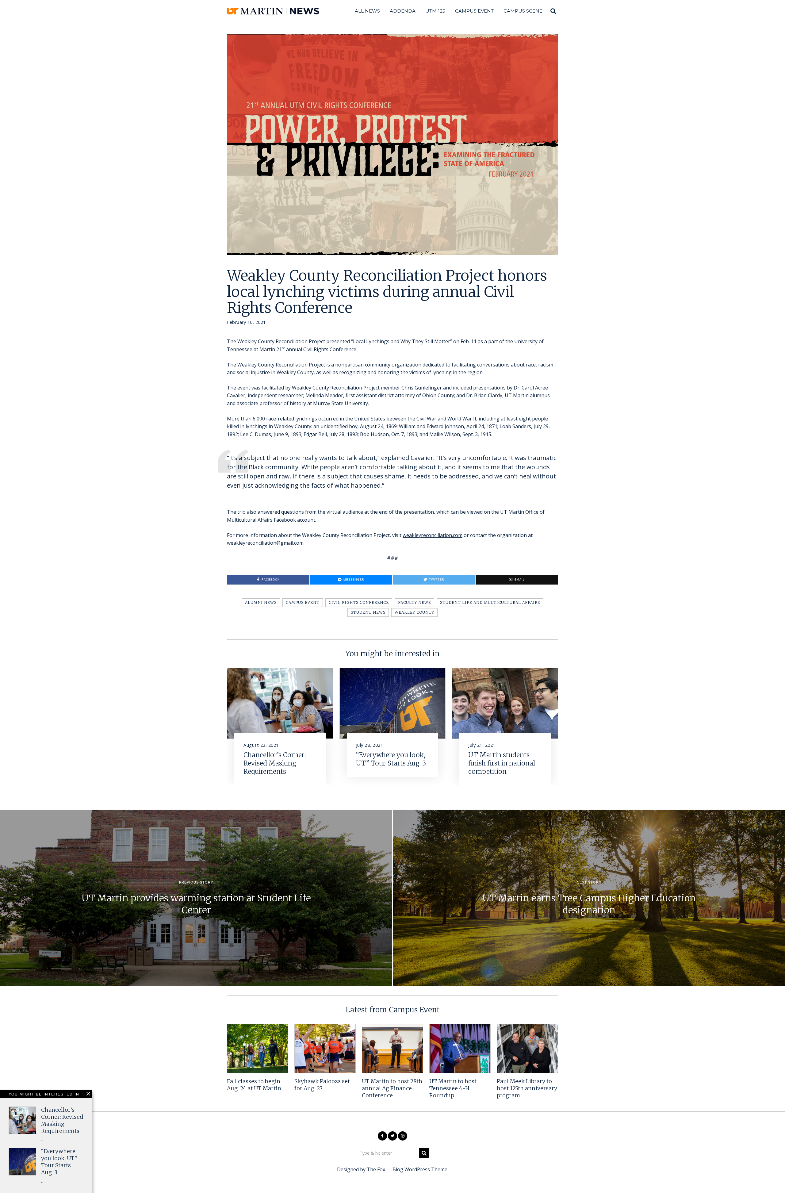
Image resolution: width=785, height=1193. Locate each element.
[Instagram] (402, 1136)
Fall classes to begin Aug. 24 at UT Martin (254, 1085)
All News (367, 11)
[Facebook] (382, 1136)
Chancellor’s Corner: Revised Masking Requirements (274, 763)
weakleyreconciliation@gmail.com (265, 542)
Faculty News (414, 602)
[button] (424, 1153)
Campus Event (474, 11)
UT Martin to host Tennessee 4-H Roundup (453, 1088)
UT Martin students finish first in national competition (501, 763)
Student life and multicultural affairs (490, 602)
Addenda (402, 11)
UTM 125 (435, 11)
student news (368, 612)
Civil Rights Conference (359, 602)
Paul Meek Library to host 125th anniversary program (527, 1088)
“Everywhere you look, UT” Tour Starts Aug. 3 (391, 759)
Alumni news (261, 602)
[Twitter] (392, 1136)
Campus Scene (523, 11)
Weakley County (414, 612)
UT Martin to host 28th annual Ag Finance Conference (392, 1088)
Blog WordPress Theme (419, 1169)
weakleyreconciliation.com (432, 535)
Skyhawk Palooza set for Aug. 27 (322, 1085)
